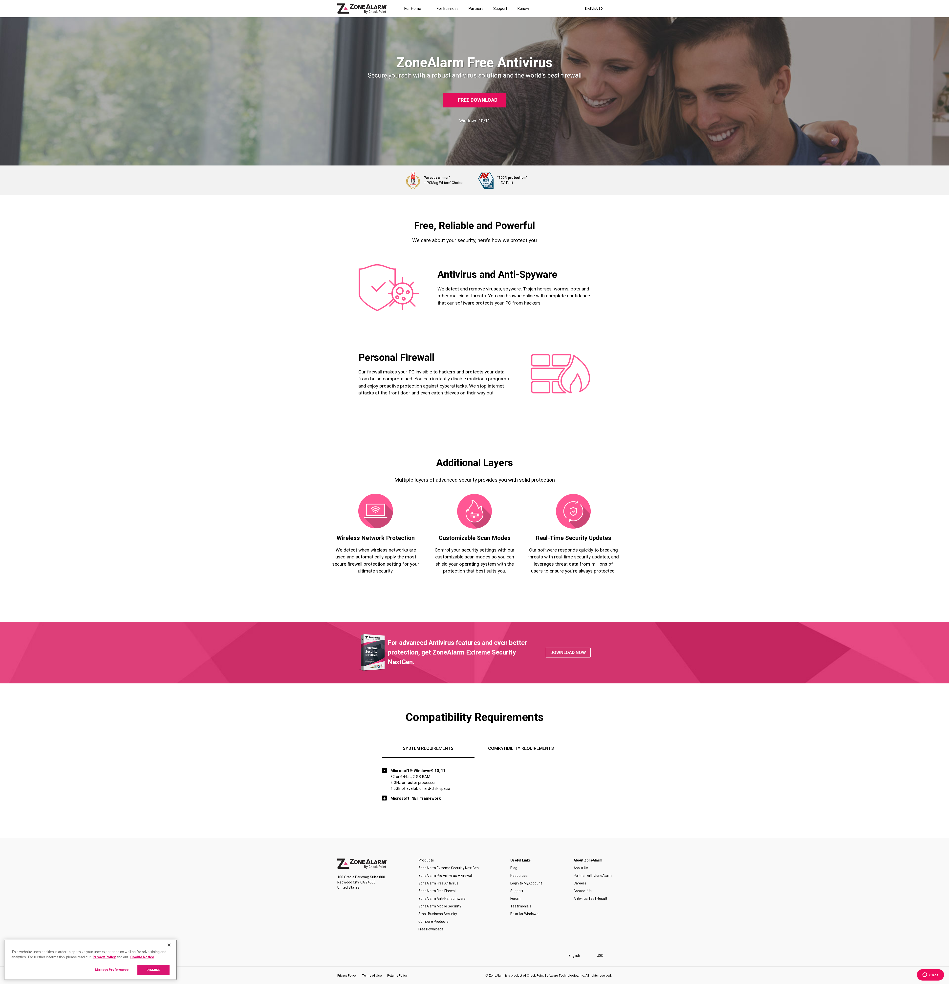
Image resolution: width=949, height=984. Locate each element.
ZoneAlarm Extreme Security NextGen (448, 868)
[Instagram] (347, 956)
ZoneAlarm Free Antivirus (438, 883)
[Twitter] (356, 956)
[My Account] (576, 8)
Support (500, 8)
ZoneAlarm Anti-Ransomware (442, 899)
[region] (90, 960)
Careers (580, 883)
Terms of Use (372, 975)
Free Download (477, 100)
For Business (447, 8)
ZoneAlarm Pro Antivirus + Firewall (445, 876)
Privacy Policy (346, 975)
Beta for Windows (524, 914)
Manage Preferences (111, 969)
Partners (475, 8)
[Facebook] (339, 956)
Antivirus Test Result (590, 899)
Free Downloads (431, 929)
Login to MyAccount (526, 883)
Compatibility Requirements (521, 748)
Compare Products (433, 921)
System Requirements (428, 748)
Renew (523, 8)
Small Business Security (437, 914)
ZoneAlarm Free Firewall (437, 891)
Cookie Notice (142, 957)
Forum (515, 899)
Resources (519, 876)
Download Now (568, 652)
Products (426, 860)
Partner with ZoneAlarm (593, 876)
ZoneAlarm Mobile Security (439, 906)
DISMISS (154, 970)
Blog (513, 868)
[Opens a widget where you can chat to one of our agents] (930, 975)
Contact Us (583, 891)
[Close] (169, 945)
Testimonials (520, 906)
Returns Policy (397, 975)
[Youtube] (372, 956)
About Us (581, 868)
